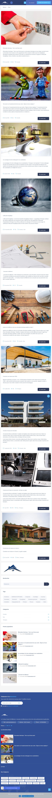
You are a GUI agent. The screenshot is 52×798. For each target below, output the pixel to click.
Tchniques (19, 388)
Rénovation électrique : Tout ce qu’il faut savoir (12, 48)
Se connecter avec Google (12, 788)
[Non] (50, 795)
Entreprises (42, 599)
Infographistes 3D (16, 601)
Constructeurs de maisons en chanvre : (11, 548)
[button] (3, 410)
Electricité (14, 599)
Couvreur (43, 596)
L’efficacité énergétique (7, 215)
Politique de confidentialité (27, 796)
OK (19, 796)
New (24, 229)
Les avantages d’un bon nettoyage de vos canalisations (14, 159)
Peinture (25, 601)
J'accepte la (10, 706)
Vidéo (44, 601)
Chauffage (35, 596)
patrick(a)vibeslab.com (11, 722)
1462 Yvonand (27, 722)
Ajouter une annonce (43, 2)
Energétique (22, 599)
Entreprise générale (32, 599)
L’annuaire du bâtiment (7, 271)
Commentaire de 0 (29, 633)
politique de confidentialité (13, 706)
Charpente (27, 596)
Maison (4, 7)
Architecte (6, 596)
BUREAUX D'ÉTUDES (17, 596)
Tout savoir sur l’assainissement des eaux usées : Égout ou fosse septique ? (18, 103)
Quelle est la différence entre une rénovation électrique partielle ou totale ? (18, 327)
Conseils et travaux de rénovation (10, 430)
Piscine (31, 601)
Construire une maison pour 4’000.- (10, 376)
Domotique (6, 599)
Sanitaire (38, 601)
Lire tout (3, 766)
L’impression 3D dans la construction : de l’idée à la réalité (15, 490)
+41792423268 (43, 722)
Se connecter (31, 2)
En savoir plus (42, 62)
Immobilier (6, 601)
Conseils (18, 62)
